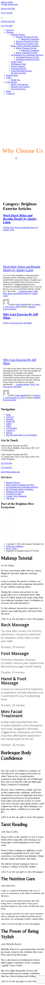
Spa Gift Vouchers (18, 89)
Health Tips (15, 80)
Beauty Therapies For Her (26, 48)
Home (8, 415)
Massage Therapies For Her (27, 37)
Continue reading (20, 293)
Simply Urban (16, 62)
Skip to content (7, 2)
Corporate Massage (18, 68)
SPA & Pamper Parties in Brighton (19, 489)
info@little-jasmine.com (10, 472)
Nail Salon (10, 498)
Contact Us (10, 93)
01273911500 (6, 463)
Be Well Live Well (18, 73)
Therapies (10, 32)
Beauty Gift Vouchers (19, 84)
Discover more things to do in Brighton (21, 435)
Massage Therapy (18, 34)
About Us (10, 30)
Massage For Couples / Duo (27, 44)
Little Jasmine (20, 304)
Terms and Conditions (14, 546)
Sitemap (9, 433)
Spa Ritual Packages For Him (27, 59)
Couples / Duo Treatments (16, 496)
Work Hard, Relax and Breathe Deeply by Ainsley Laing (20, 219)
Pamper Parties (12, 75)
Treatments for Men (14, 494)
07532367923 (6, 468)
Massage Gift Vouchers (20, 87)
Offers (8, 91)
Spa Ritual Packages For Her (27, 57)
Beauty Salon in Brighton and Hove (25, 46)
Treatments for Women (15, 492)
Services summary (18, 66)
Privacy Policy (12, 548)
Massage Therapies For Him (27, 41)
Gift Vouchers (11, 82)
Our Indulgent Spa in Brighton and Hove (27, 55)
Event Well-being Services (21, 71)
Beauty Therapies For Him (26, 53)
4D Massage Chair (18, 64)
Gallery (9, 78)
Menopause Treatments (30, 39)
